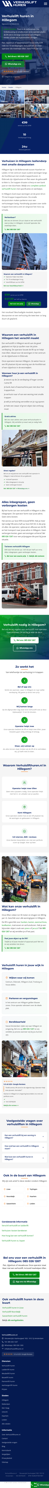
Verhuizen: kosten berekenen (14, 1230)
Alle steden (6, 1424)
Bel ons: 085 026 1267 (26, 640)
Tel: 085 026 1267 (11, 1342)
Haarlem (33, 1196)
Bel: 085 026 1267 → (10, 488)
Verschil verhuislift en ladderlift (15, 1225)
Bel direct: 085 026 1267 (18, 56)
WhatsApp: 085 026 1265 (14, 1345)
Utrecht (5, 1412)
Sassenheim (11, 1204)
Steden (10, 87)
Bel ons (35, 1484)
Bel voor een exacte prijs (16, 556)
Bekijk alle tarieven (36, 556)
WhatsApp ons (14, 64)
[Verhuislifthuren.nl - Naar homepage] (19, 3)
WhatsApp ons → (23, 488)
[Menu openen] (45, 3)
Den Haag (5, 1408)
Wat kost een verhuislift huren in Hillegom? (19, 1158)
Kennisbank (6, 1450)
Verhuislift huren (8, 1366)
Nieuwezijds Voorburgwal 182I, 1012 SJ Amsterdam (24, 1338)
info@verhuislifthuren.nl (14, 1349)
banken (24, 922)
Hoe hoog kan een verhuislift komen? (18, 1235)
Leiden (32, 1204)
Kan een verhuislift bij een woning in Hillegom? (20, 1136)
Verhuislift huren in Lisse (12, 1307)
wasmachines (41, 922)
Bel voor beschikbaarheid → (13, 286)
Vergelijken (6, 1454)
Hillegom (5, 1400)
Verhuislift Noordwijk (11, 1311)
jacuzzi (35, 928)
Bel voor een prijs (16, 304)
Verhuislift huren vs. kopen (13, 1240)
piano (27, 928)
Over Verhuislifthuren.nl (11, 1434)
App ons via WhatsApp (26, 1281)
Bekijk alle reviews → (11, 1105)
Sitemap (5, 1462)
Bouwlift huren (7, 1377)
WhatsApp (35, 304)
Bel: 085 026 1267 (13, 229)
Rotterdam (6, 1404)
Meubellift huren (8, 1373)
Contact (5, 1438)
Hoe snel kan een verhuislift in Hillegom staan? (22, 1147)
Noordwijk (10, 1196)
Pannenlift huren (8, 1381)
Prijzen (4, 1389)
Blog (3, 1446)
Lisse (8, 1189)
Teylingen (33, 1189)
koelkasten (6, 925)
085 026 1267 (7, 536)
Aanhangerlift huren (9, 1385)
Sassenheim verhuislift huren (14, 1316)
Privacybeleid (7, 1458)
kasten (31, 922)
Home (4, 87)
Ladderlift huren (8, 1369)
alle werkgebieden (15, 1320)
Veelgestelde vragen (9, 1442)
